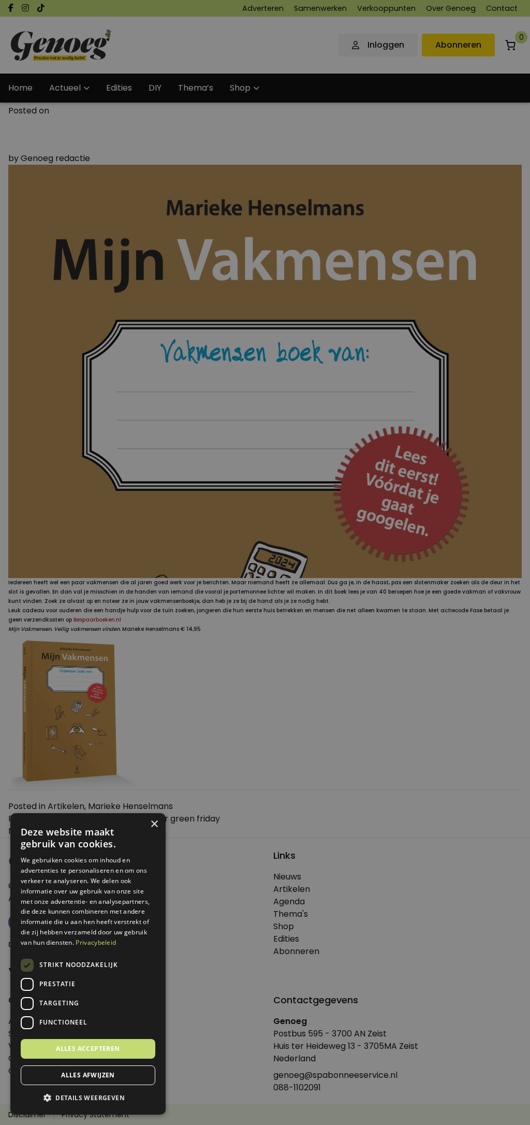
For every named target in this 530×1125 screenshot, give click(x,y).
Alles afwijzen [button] (88, 1075)
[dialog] (265, 562)
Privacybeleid (96, 942)
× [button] (154, 824)
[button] (88, 1098)
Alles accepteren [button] (88, 1048)
